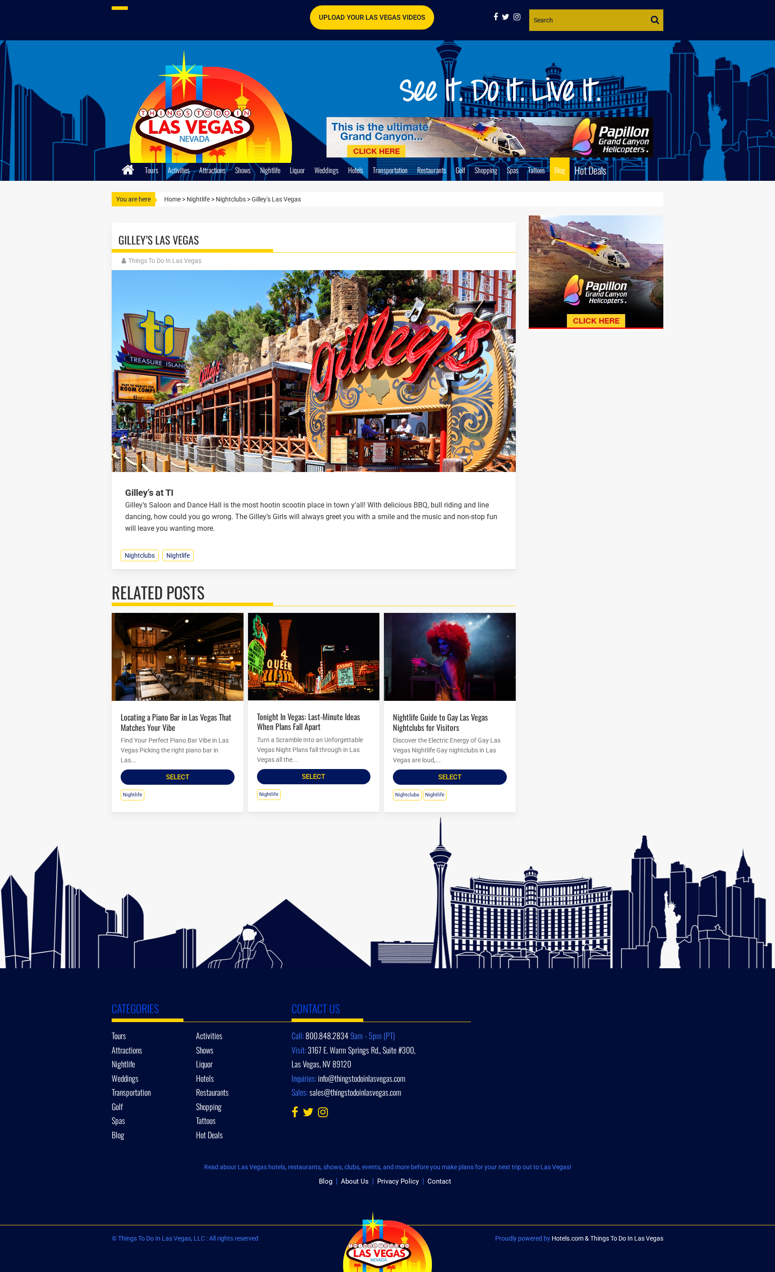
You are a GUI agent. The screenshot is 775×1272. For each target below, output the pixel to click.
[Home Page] (128, 168)
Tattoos (536, 170)
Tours (151, 170)
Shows (243, 170)
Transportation (390, 170)
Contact (439, 1181)
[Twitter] (508, 17)
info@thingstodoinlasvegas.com (361, 1078)
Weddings (326, 170)
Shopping (486, 170)
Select (177, 777)
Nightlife (270, 170)
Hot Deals (590, 170)
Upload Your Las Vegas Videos (372, 17)
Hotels (355, 170)
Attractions (212, 170)
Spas (512, 170)
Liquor (297, 170)
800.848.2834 (326, 1035)
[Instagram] (518, 17)
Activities (179, 170)
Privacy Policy (398, 1181)
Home (172, 199)
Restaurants (431, 170)
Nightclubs (231, 199)
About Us (355, 1181)
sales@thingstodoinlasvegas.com (355, 1092)
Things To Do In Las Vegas (164, 260)
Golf (460, 170)
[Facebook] (497, 17)
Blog (559, 170)
